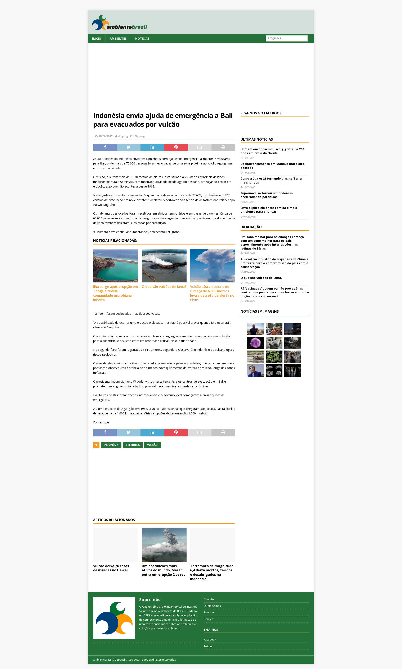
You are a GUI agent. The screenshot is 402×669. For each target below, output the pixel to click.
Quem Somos (212, 606)
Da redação (251, 227)
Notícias (142, 38)
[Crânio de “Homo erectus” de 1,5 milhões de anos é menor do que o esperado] (274, 370)
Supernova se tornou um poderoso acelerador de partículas (267, 195)
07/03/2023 (249, 201)
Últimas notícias (257, 139)
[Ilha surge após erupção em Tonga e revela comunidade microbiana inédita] (115, 265)
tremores (133, 445)
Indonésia (111, 445)
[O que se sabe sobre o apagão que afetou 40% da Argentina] (292, 370)
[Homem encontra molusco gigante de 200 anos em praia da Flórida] (255, 329)
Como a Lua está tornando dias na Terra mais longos (271, 180)
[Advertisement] (201, 79)
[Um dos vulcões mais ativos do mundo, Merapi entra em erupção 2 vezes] (164, 545)
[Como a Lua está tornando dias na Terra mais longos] (292, 329)
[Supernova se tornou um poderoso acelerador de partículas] (255, 343)
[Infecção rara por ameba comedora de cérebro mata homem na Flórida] (274, 357)
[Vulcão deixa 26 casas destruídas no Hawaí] (115, 545)
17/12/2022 (249, 301)
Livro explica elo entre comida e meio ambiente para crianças (269, 210)
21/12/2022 (249, 271)
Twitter (208, 646)
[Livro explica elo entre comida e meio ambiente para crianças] (274, 343)
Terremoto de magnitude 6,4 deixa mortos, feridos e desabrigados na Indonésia (211, 572)
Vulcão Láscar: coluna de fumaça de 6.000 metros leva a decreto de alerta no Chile (212, 293)
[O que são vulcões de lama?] (164, 265)
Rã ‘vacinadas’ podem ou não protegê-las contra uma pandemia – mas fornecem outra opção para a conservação (275, 292)
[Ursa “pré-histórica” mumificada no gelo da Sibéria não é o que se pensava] (292, 343)
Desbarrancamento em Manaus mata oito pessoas (272, 166)
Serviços (209, 619)
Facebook (210, 639)
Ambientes (118, 38)
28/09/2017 (105, 136)
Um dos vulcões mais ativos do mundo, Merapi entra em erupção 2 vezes (163, 570)
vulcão (152, 445)
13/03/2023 (249, 157)
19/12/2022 (249, 282)
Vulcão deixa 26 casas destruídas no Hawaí (111, 568)
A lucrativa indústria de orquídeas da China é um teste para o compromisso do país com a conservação (274, 263)
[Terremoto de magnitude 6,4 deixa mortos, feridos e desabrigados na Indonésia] (212, 545)
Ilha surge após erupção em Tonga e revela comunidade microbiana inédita (115, 293)
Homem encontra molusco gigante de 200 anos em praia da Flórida (272, 151)
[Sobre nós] (114, 618)
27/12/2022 (249, 253)
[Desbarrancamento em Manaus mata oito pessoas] (274, 329)
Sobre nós (149, 599)
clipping (123, 136)
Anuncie (209, 612)
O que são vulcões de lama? (164, 286)
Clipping (139, 136)
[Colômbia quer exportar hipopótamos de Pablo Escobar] (255, 357)
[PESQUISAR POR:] (287, 38)
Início (96, 38)
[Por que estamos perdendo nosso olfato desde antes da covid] (292, 357)
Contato (209, 599)
